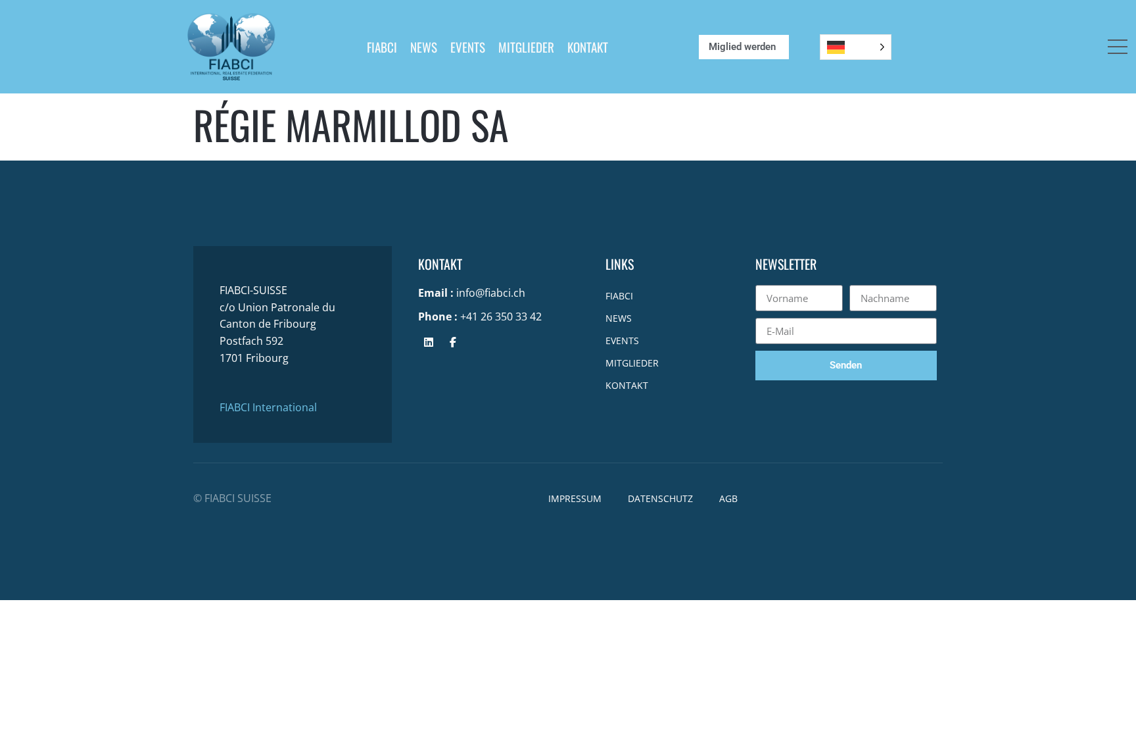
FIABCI (382, 47)
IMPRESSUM (575, 498)
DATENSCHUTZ (660, 498)
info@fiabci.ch (490, 293)
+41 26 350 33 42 (501, 316)
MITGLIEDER (526, 47)
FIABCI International (268, 407)
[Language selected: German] (855, 47)
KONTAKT (587, 47)
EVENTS (467, 47)
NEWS (423, 47)
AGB (728, 498)
